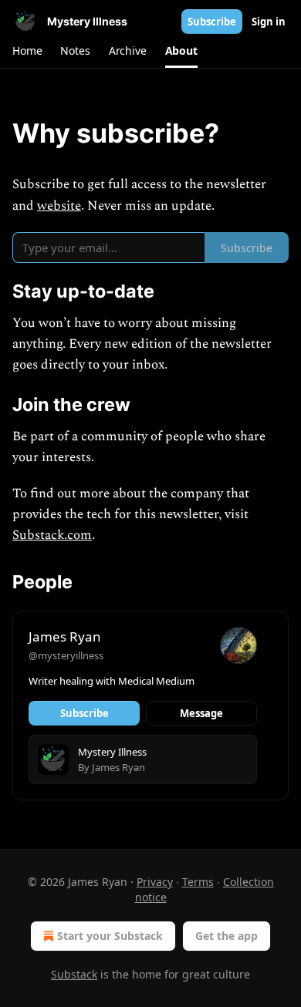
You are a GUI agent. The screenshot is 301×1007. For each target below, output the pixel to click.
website (59, 206)
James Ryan (65, 636)
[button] (27, 51)
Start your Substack (110, 935)
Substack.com (52, 535)
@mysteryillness (66, 655)
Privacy (155, 881)
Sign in (269, 22)
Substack (74, 974)
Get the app (226, 935)
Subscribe (212, 22)
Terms (198, 881)
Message (201, 713)
